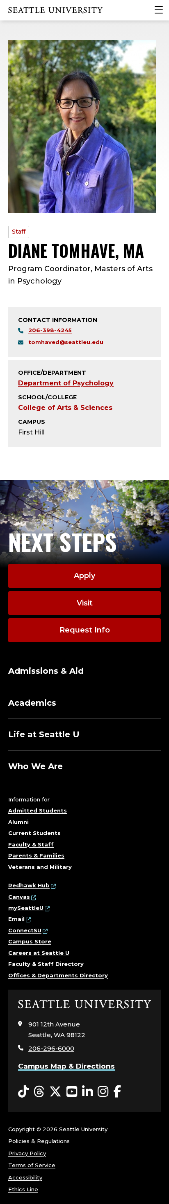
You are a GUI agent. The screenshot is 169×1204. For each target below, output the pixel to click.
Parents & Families (36, 855)
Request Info (84, 630)
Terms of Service (31, 1165)
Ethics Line (23, 1189)
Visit (85, 603)
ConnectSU (24, 930)
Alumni (18, 822)
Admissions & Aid (46, 671)
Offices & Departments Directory (58, 975)
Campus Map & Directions (66, 1066)
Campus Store (29, 941)
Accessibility (25, 1177)
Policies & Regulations (39, 1141)
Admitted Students (37, 810)
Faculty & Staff (31, 844)
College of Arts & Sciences (65, 408)
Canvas (19, 896)
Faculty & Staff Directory (46, 964)
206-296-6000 (51, 1048)
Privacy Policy (27, 1153)
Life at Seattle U (44, 734)
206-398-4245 (50, 330)
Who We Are (35, 766)
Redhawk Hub (29, 885)
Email (16, 919)
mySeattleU (25, 908)
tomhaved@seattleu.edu (65, 342)
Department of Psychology (66, 383)
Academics (32, 703)
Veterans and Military (40, 867)
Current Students (34, 833)
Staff (18, 231)
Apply (84, 575)
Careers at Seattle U (38, 953)
